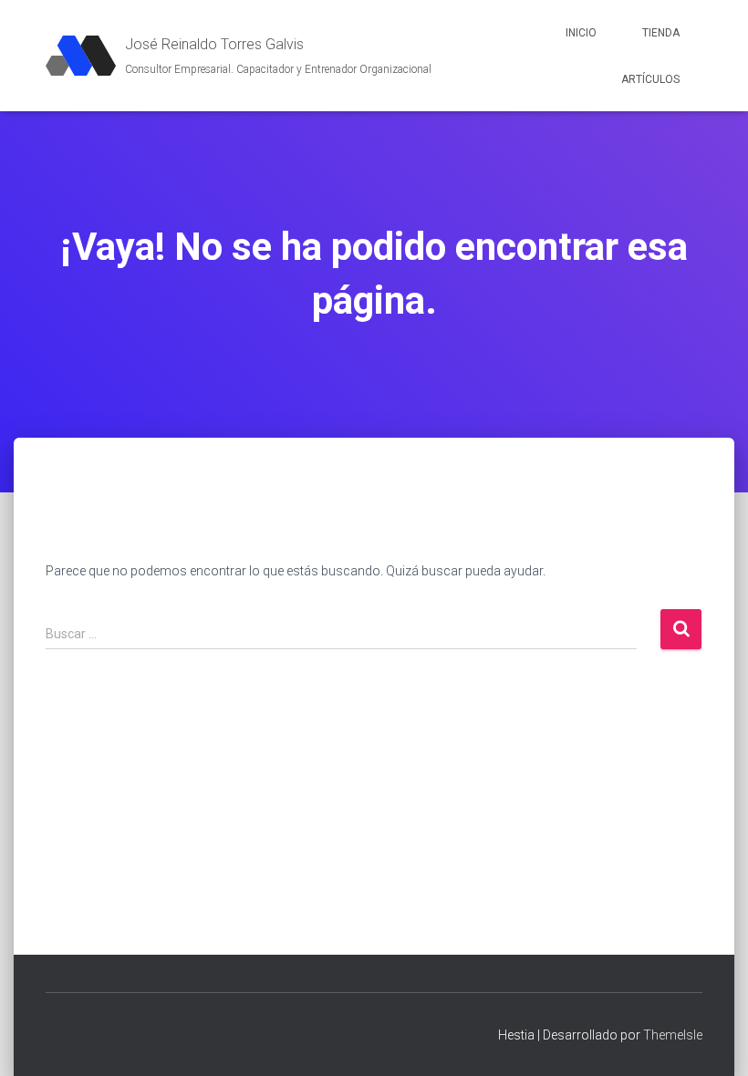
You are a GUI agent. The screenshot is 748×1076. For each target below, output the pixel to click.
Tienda (661, 32)
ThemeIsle (672, 1035)
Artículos (650, 79)
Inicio (581, 32)
